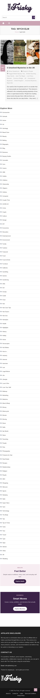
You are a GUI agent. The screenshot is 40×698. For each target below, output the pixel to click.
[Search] (33, 17)
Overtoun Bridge (18, 78)
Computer (5, 196)
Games (4, 275)
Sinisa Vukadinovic (14, 71)
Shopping (5, 483)
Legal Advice (6, 371)
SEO (3, 479)
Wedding (5, 558)
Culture (4, 216)
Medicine (5, 399)
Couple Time (6, 200)
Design (4, 220)
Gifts (3, 283)
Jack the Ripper (20, 76)
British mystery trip (19, 73)
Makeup (4, 391)
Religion (4, 471)
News (4, 435)
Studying (5, 495)
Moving (4, 419)
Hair (3, 303)
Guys (3, 299)
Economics (5, 228)
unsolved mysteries (31, 80)
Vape (3, 542)
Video (4, 550)
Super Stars (5, 503)
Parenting (5, 439)
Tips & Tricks (6, 523)
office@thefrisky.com (11, 665)
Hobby (4, 335)
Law (3, 367)
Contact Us (15, 693)
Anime (4, 120)
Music (4, 423)
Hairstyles (5, 319)
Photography (6, 451)
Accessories (5, 112)
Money (4, 407)
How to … (5, 351)
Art (3, 124)
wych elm (10, 83)
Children (4, 180)
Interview (5, 363)
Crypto (4, 212)
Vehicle (4, 546)
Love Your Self (6, 387)
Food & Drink (6, 260)
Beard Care (5, 132)
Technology (5, 511)
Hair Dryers (5, 311)
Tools (3, 527)
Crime (4, 208)
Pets (3, 447)
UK (25, 78)
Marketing (5, 395)
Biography (5, 144)
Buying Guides (6, 156)
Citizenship (5, 184)
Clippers (4, 188)
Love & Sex (5, 383)
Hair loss (5, 315)
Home (4, 339)
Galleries (5, 268)
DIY (3, 224)
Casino (4, 168)
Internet (4, 359)
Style (3, 499)
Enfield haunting (31, 73)
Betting (4, 140)
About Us (8, 693)
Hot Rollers (5, 347)
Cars (3, 164)
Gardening (5, 279)
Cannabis (5, 160)
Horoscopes (5, 343)
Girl (3, 287)
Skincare (5, 487)
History (4, 331)
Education (5, 232)
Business (5, 152)
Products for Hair (7, 455)
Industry (4, 355)
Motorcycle (5, 411)
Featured (5, 252)
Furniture (5, 264)
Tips (3, 519)
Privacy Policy (20, 695)
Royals (4, 475)
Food (3, 256)
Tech (3, 507)
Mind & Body (6, 403)
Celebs (4, 176)
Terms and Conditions (30, 693)
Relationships (6, 467)
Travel (4, 534)
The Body (5, 515)
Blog (3, 148)
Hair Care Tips (6, 307)
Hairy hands (10, 76)
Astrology (5, 128)
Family (4, 244)
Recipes (4, 463)
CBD (3, 172)
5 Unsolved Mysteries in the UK (21, 68)
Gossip (4, 291)
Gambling (5, 272)
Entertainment (6, 236)
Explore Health (20, 581)
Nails (3, 427)
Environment (6, 240)
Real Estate (5, 459)
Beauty (4, 136)
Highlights (5, 327)
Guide (4, 295)
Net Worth (5, 431)
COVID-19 (5, 204)
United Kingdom (19, 80)
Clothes (4, 192)
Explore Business (20, 609)
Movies (4, 415)
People (31, 71)
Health (4, 323)
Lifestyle (4, 379)
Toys (3, 530)
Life (3, 375)
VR (3, 554)
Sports (4, 491)
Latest (21, 693)
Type (3, 538)
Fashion (4, 248)
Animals (4, 116)
